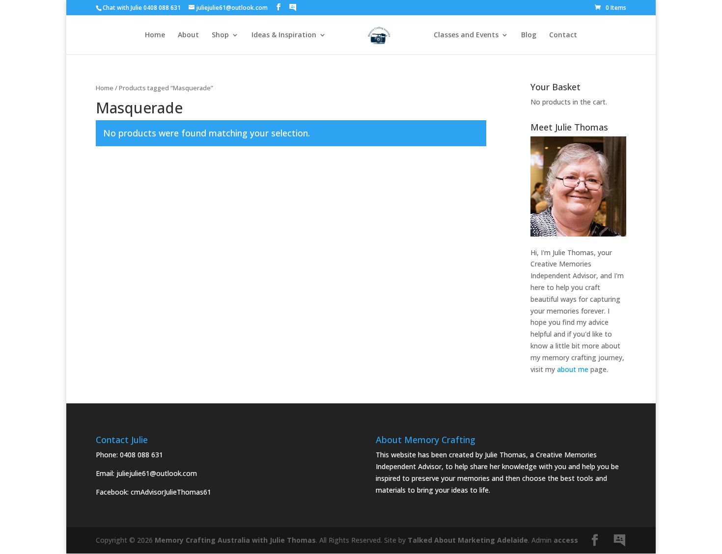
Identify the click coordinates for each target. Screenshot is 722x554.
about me (572, 369)
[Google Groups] (292, 7)
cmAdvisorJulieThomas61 (171, 492)
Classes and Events (466, 35)
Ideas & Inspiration (283, 35)
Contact (563, 35)
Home (155, 35)
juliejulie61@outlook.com (156, 473)
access (566, 540)
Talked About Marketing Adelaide (468, 540)
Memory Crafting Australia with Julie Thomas (235, 540)
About (188, 35)
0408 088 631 (141, 454)
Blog (528, 35)
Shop (220, 35)
